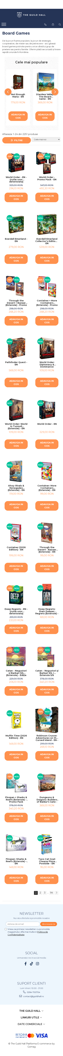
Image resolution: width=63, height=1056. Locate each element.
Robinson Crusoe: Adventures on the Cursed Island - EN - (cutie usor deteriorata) (47, 738)
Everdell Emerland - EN (16, 240)
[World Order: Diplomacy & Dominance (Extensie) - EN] (46, 348)
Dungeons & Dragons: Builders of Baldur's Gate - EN (47, 799)
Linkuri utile (30, 1017)
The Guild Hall (30, 1010)
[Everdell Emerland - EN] (16, 224)
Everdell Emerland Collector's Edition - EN (46, 241)
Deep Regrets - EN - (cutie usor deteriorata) (16, 611)
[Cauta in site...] (60, 24)
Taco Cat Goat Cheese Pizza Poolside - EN (46, 861)
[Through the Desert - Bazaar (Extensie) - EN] (46, 533)
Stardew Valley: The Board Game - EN (45, 96)
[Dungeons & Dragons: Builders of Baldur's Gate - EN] (46, 783)
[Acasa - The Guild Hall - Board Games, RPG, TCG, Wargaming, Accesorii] (31, 15)
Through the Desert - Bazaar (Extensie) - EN (47, 549)
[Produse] (4, 25)
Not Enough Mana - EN (18, 95)
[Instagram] (37, 963)
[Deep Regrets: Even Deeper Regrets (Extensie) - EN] (46, 594)
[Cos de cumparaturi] (53, 24)
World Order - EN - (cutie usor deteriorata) (16, 179)
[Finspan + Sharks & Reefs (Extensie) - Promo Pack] (16, 783)
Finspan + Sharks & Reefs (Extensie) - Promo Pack (16, 799)
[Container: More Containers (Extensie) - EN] (46, 471)
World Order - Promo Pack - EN (46, 178)
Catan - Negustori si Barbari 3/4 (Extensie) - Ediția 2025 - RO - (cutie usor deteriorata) (16, 673)
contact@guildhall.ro (33, 996)
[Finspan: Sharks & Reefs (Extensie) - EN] (16, 844)
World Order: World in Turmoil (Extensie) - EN (16, 426)
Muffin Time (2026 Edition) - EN (16, 737)
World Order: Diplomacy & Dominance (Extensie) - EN (47, 364)
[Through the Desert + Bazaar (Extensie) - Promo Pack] (16, 286)
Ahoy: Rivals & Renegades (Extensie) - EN (16, 488)
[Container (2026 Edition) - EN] (16, 533)
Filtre (18, 140)
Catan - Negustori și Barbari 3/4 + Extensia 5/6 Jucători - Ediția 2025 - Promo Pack (46, 673)
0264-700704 (33, 992)
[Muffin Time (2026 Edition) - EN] (16, 720)
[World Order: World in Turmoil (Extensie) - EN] (16, 409)
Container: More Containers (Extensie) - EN (46, 488)
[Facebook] (25, 963)
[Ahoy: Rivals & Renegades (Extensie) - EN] (16, 471)
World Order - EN (47, 424)
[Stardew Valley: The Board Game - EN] (45, 82)
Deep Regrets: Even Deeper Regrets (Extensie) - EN (46, 611)
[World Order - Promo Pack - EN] (46, 163)
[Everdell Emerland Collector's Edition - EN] (46, 224)
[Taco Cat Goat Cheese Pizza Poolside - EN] (46, 844)
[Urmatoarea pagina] (56, 893)
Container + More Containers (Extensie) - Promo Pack (47, 303)
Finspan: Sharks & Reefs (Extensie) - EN (16, 861)
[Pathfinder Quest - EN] (16, 348)
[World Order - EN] (46, 409)
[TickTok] (31, 963)
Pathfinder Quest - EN (16, 363)
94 (51, 892)
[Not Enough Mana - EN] (18, 82)
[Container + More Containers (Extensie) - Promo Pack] (46, 286)
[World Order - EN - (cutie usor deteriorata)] (16, 163)
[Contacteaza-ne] (45, 24)
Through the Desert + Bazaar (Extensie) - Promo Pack (16, 303)
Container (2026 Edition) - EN (16, 548)
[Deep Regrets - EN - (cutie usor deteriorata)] (16, 594)
